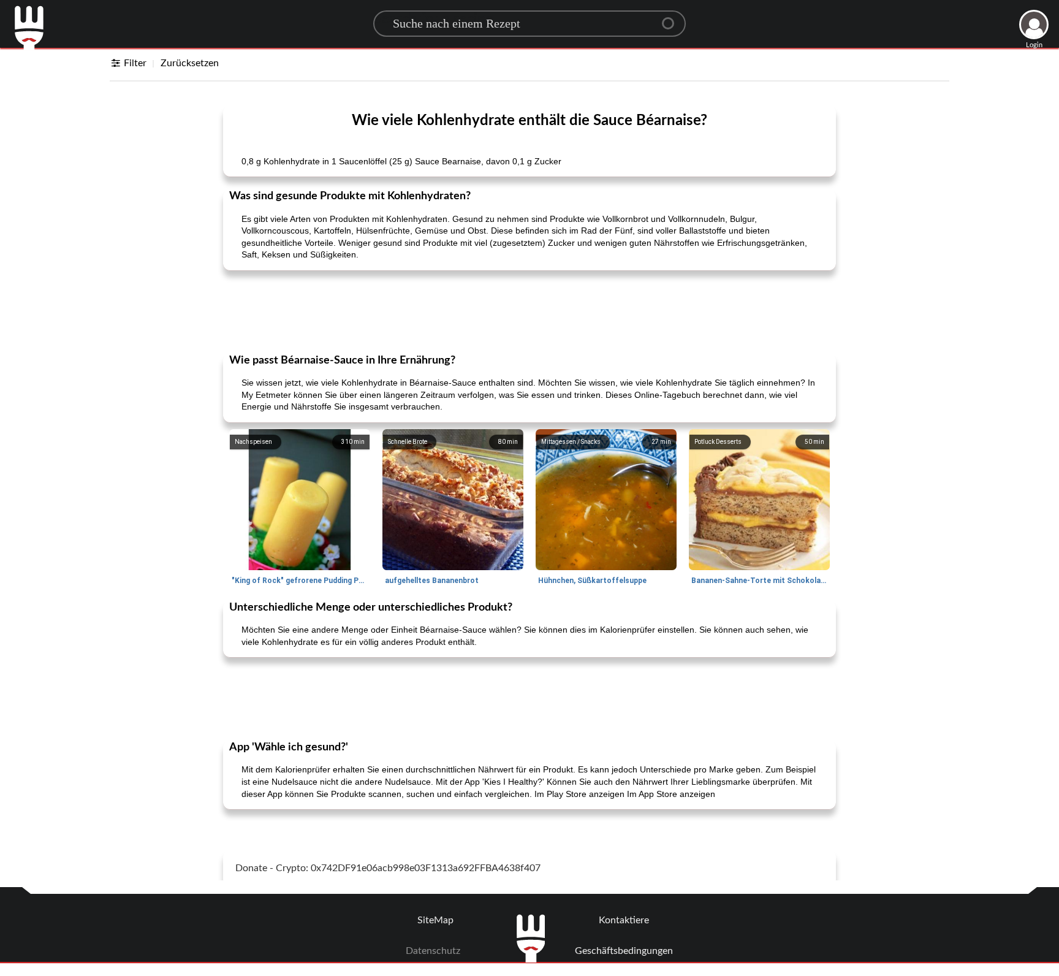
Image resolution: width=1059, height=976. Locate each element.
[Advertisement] (529, 310)
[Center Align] (672, 18)
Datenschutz (433, 951)
